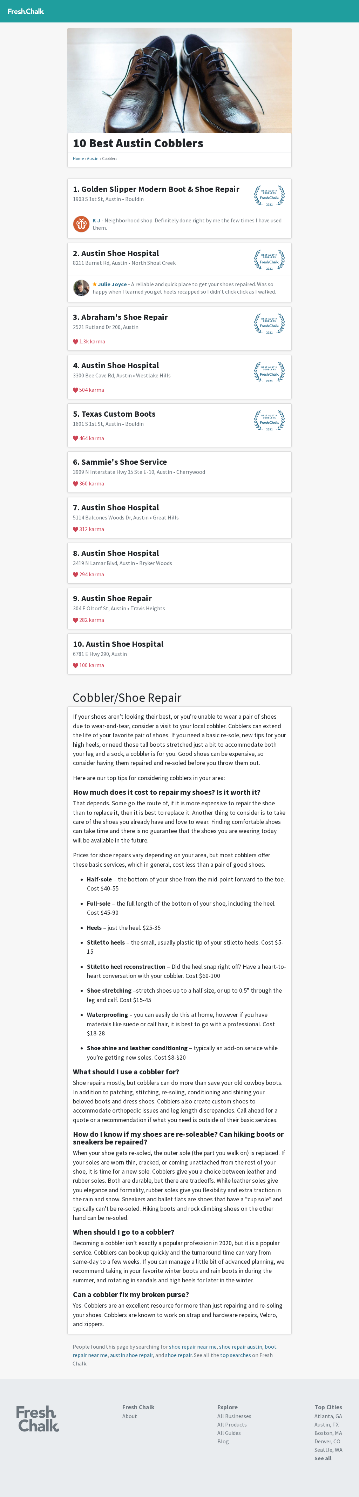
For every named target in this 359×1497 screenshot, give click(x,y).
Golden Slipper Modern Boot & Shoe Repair (160, 188)
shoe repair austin (240, 1346)
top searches (235, 1354)
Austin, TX (326, 1424)
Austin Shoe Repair (116, 598)
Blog (223, 1441)
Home (78, 158)
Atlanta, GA (328, 1415)
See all (323, 1458)
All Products (232, 1424)
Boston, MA (328, 1432)
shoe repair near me (193, 1346)
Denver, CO (327, 1441)
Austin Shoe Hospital (120, 253)
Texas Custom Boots (118, 413)
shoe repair (178, 1354)
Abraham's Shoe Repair (124, 316)
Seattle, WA (328, 1449)
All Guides (229, 1432)
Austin (93, 158)
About (129, 1415)
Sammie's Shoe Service (124, 461)
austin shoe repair (131, 1354)
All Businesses (234, 1415)
